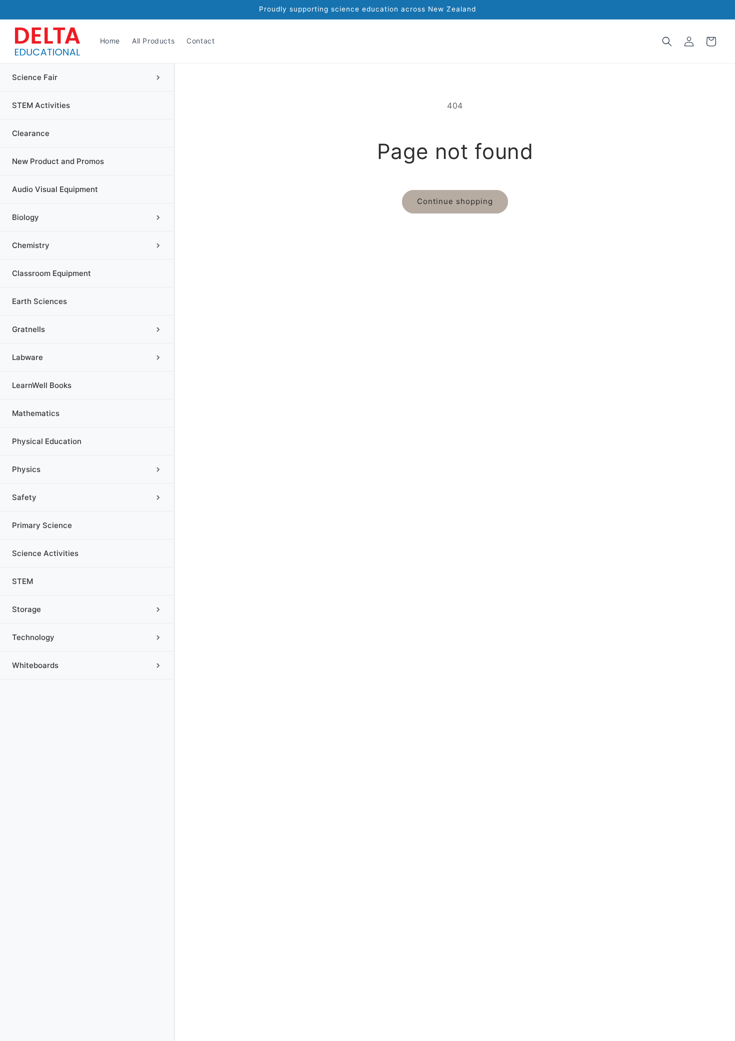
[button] (667, 41)
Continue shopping (455, 201)
